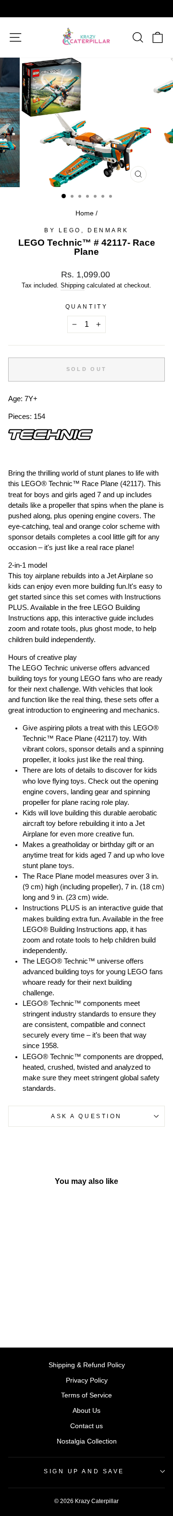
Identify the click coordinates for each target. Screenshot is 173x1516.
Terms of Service (86, 1395)
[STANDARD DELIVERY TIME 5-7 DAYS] (86, 8)
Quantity (86, 306)
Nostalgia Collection (87, 1441)
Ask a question (86, 1116)
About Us (86, 1410)
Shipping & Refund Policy (87, 1365)
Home (84, 213)
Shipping (73, 285)
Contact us (86, 1426)
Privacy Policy (87, 1380)
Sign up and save (84, 1471)
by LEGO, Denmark (86, 230)
